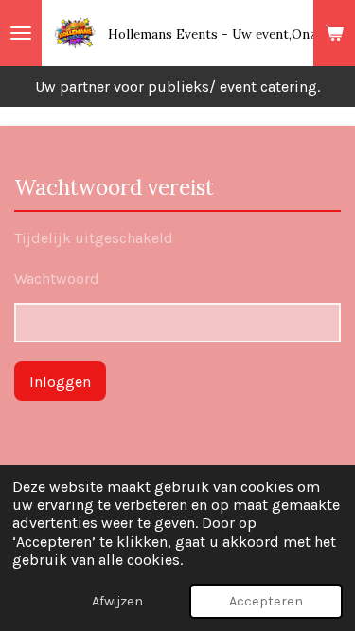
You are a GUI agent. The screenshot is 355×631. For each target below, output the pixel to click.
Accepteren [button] (266, 601)
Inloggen (60, 382)
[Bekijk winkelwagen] (334, 33)
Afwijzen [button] (117, 601)
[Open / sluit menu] (21, 33)
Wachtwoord (56, 279)
